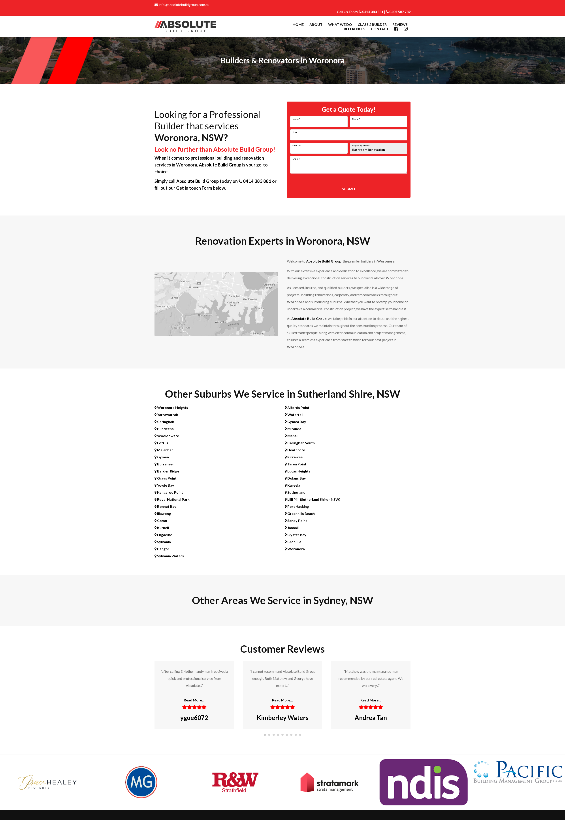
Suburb (296, 145)
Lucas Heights (298, 471)
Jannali (293, 527)
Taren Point (296, 464)
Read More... (194, 700)
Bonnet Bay (166, 506)
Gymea (162, 457)
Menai (292, 436)
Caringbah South (301, 443)
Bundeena (165, 429)
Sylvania (163, 542)
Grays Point (166, 478)
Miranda (294, 429)
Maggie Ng (371, 717)
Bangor (162, 549)
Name (296, 119)
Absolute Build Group (220, 164)
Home (298, 24)
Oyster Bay (296, 535)
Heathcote (296, 450)
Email (296, 132)
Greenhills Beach (301, 513)
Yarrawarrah (167, 414)
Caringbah (165, 421)
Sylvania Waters (170, 556)
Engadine (164, 535)
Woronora (296, 549)
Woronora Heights (172, 407)
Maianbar (164, 450)
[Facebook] (396, 29)
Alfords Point (298, 407)
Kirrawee (295, 457)
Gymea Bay (296, 421)
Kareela (293, 485)
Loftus (162, 443)
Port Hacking (298, 506)
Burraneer (165, 464)
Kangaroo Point (169, 492)
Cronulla (294, 542)
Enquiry (296, 159)
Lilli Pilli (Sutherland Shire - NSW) (313, 499)
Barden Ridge (167, 471)
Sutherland (296, 492)
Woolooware (167, 436)
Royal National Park (173, 499)
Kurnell (162, 527)
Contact (380, 29)
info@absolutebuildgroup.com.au (183, 4)
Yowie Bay (165, 485)
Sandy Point (297, 520)
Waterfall (295, 414)
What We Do (340, 24)
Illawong (163, 513)
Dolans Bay (296, 478)
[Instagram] (406, 29)
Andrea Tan (282, 717)
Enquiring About (361, 145)
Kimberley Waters (194, 717)
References (354, 29)
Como (161, 520)
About (315, 24)
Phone (356, 119)
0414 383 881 (372, 11)
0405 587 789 (400, 11)
